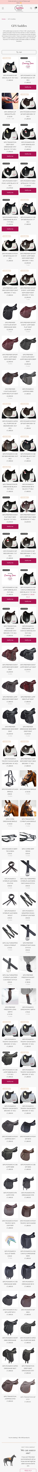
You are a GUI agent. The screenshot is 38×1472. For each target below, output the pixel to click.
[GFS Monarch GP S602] (28, 1299)
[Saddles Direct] (19, 8)
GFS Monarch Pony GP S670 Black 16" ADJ (10, 256)
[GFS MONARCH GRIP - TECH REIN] (10, 838)
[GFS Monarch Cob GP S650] (28, 1154)
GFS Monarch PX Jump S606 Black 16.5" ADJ (28, 144)
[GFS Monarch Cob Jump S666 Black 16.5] (10, 577)
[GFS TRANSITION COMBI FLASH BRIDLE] (28, 808)
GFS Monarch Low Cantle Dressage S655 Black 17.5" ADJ (28, 590)
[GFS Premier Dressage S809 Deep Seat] (10, 716)
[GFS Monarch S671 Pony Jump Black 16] (10, 170)
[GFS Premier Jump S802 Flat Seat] (28, 686)
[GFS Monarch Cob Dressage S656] (10, 1271)
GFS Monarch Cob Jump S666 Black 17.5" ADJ (10, 1072)
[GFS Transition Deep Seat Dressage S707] (28, 1355)
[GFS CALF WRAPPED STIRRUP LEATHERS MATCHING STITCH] (28, 868)
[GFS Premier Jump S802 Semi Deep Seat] (10, 686)
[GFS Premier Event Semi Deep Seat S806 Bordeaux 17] (28, 504)
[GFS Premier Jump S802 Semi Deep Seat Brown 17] (10, 277)
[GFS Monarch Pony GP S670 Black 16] (10, 243)
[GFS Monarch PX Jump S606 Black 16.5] (28, 131)
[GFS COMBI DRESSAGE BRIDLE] (10, 808)
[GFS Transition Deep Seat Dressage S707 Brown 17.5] (10, 615)
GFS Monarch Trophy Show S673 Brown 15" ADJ (27, 1042)
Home (3, 19)
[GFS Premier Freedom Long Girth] (10, 996)
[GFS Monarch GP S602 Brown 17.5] (10, 540)
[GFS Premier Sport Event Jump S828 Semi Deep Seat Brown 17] (28, 277)
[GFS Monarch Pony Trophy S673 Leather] (10, 1210)
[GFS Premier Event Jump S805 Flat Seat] (28, 654)
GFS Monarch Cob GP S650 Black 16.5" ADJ (27, 456)
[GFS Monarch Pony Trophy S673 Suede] (28, 1210)
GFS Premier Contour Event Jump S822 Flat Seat (10, 391)
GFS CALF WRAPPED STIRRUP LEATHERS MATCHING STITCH (27, 881)
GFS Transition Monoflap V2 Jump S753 (27, 1427)
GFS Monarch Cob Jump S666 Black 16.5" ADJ (10, 590)
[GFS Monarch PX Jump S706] (10, 1182)
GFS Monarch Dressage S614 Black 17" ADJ (28, 487)
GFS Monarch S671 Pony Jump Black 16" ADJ (10, 183)
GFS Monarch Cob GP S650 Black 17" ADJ (28, 220)
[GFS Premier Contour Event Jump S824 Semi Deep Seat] (28, 344)
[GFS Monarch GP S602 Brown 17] (28, 540)
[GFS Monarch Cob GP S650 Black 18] (28, 64)
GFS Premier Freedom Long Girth (10, 1009)
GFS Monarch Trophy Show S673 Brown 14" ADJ (10, 1042)
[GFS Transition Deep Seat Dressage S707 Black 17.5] (10, 131)
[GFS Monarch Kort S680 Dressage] (10, 1327)
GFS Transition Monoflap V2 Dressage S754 (10, 1427)
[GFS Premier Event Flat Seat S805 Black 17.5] (10, 504)
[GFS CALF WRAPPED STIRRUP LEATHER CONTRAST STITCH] (10, 964)
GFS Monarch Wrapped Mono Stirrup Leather (28, 913)
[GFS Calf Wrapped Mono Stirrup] (10, 932)
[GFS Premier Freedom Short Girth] (28, 964)
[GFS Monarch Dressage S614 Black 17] (28, 473)
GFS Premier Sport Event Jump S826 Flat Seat (28, 325)
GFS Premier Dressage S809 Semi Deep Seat (28, 729)
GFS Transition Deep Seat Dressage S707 (28, 1368)
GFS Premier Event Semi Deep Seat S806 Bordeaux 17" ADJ (28, 517)
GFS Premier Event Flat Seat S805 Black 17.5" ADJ (10, 517)
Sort (20, 52)
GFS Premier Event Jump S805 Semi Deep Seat (10, 667)
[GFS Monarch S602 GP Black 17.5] (28, 170)
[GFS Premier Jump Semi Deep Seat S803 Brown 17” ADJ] (28, 748)
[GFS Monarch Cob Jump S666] (10, 1154)
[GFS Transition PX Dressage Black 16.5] (10, 473)
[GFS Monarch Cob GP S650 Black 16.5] (28, 443)
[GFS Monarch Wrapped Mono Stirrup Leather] (28, 900)
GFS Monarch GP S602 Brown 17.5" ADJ (10, 553)
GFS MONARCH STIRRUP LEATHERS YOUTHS (10, 881)
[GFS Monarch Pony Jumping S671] (10, 1126)
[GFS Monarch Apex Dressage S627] (10, 1355)
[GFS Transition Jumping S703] (10, 1385)
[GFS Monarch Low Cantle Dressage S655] (28, 1240)
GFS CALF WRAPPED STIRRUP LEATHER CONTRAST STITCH (10, 977)
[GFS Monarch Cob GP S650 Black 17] (28, 206)
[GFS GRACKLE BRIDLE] (28, 778)
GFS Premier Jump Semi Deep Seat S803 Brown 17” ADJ (28, 761)
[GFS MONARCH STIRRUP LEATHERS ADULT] (10, 900)
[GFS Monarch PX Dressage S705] (28, 1182)
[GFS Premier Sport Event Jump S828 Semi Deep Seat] (10, 344)
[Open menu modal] (3, 8)
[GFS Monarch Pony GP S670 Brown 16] (28, 410)
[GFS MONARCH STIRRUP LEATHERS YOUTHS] (10, 868)
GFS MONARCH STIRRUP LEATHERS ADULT (10, 913)
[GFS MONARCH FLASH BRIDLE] (10, 778)
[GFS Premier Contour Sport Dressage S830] (10, 312)
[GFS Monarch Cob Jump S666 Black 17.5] (10, 1059)
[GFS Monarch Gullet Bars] (10, 1240)
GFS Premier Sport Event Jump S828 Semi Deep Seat (10, 357)
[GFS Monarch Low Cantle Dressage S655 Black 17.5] (28, 577)
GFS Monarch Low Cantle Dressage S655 (27, 1254)
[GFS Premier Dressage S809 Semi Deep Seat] (28, 716)
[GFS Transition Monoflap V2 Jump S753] (28, 1414)
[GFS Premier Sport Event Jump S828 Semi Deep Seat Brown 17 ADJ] (28, 243)
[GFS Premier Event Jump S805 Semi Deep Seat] (10, 654)
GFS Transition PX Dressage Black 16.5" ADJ (10, 487)
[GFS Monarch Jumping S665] (28, 378)
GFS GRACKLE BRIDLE (28, 789)
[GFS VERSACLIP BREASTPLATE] (10, 101)
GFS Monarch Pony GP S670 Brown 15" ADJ (28, 114)
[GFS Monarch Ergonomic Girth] (28, 996)
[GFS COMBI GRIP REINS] (28, 838)
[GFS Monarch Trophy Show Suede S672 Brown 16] (10, 748)
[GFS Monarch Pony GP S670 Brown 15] (28, 101)
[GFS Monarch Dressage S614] (28, 1271)
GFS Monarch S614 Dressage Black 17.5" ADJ (10, 220)
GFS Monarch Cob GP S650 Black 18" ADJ (28, 78)
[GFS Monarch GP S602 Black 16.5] (10, 64)
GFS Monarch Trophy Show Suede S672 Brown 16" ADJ (10, 761)
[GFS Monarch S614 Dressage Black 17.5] (10, 206)
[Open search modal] (31, 8)
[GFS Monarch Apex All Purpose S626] (28, 1327)
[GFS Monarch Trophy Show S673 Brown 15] (28, 1028)
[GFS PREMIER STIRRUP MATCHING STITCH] (28, 932)
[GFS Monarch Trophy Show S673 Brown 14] (10, 1028)
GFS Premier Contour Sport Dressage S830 (10, 325)
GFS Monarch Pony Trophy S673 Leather (10, 1223)
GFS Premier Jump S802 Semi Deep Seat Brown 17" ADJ (10, 290)
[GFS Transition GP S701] (28, 1385)
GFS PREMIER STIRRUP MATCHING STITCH (28, 945)
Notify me (28, 87)
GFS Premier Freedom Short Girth (28, 977)
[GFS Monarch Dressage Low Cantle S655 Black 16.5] (28, 615)
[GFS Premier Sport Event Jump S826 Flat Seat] (28, 312)
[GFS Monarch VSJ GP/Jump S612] (10, 1299)
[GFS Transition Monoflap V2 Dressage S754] (10, 1414)
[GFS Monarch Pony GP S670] (28, 1126)
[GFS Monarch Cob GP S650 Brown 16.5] (10, 443)
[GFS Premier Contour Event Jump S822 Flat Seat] (10, 378)
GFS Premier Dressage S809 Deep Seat (10, 729)
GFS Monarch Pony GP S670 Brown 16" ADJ (28, 423)
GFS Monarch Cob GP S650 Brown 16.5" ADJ (10, 456)
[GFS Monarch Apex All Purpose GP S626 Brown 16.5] (10, 410)
